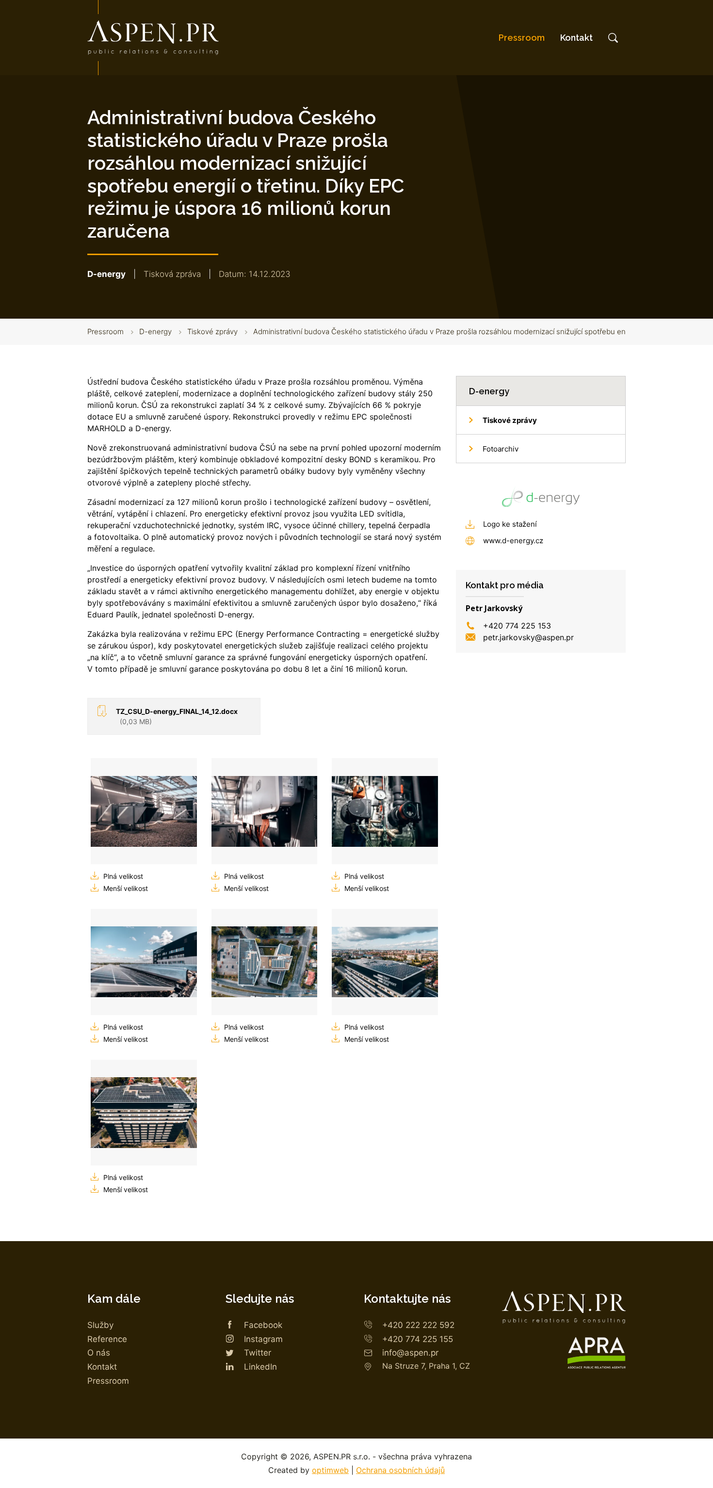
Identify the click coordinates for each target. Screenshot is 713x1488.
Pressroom (522, 37)
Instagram (263, 1339)
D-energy (155, 331)
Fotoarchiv (501, 448)
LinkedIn (260, 1367)
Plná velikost (123, 876)
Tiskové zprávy (212, 331)
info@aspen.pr (410, 1353)
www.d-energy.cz (513, 540)
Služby (100, 1325)
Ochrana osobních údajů (400, 1470)
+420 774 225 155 (417, 1339)
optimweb (330, 1470)
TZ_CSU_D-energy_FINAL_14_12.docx (177, 716)
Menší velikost (125, 888)
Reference (107, 1339)
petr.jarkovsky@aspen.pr (528, 637)
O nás (98, 1353)
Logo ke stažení (510, 524)
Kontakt (576, 37)
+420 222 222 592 (418, 1325)
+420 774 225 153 (517, 626)
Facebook (263, 1325)
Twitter (257, 1353)
